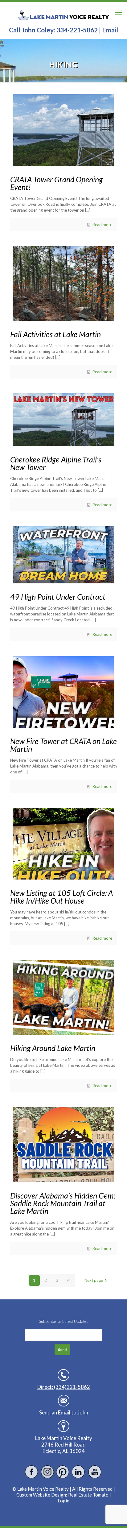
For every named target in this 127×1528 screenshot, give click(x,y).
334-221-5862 (77, 30)
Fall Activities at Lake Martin (55, 334)
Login (63, 1500)
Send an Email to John (63, 1412)
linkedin (79, 1472)
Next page (93, 1280)
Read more (102, 224)
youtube (94, 1472)
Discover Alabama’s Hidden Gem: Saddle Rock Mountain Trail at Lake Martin (62, 1203)
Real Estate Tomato (88, 1494)
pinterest (63, 1472)
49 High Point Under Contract (57, 596)
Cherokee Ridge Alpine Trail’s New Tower (55, 463)
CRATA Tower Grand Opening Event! (56, 183)
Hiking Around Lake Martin (52, 1048)
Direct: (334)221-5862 (63, 1387)
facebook (32, 1472)
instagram (47, 1472)
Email (110, 30)
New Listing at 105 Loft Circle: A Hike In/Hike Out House (61, 896)
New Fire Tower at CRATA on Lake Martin (63, 744)
